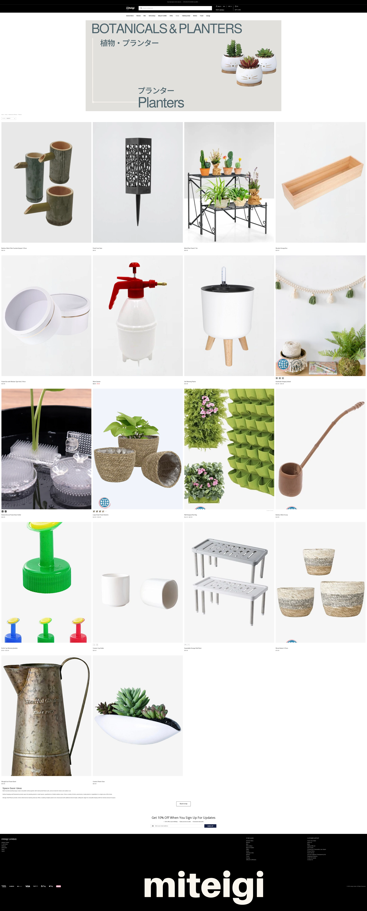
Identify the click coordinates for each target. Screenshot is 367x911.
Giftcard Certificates (251, 859)
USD (229, 6)
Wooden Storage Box (281, 248)
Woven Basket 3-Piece (282, 648)
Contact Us (310, 859)
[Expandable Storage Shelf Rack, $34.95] (229, 582)
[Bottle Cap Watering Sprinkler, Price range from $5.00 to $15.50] (46, 582)
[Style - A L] (100, 511)
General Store (130, 16)
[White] (188, 645)
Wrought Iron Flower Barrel (8, 781)
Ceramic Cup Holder (98, 648)
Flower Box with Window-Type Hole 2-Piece (13, 381)
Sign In (219, 6)
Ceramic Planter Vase (99, 781)
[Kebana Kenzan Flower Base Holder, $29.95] (46, 449)
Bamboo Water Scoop (282, 515)
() (237, 6)
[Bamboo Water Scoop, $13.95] (321, 449)
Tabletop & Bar (186, 16)
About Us (309, 842)
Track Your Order (311, 840)
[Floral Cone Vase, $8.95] (138, 182)
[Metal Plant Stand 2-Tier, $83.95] (229, 182)
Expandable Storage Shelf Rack (192, 648)
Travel (201, 16)
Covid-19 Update (311, 858)
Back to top (183, 804)
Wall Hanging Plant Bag (190, 515)
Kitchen (195, 16)
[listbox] (11, 118)
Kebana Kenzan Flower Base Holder (11, 515)
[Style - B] (283, 378)
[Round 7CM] (2, 511)
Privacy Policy (311, 851)
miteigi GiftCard (311, 846)
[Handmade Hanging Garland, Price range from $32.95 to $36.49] (321, 315)
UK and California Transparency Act (316, 854)
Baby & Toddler (162, 16)
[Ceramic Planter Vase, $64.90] (138, 715)
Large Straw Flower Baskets (100, 515)
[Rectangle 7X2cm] (5, 511)
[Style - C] (277, 378)
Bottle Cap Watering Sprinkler (9, 648)
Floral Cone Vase (97, 248)
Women (138, 16)
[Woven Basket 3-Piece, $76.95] (321, 582)
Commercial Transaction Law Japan (316, 849)
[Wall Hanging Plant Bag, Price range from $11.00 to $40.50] (229, 449)
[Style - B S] (103, 511)
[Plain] (94, 645)
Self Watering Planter (190, 381)
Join (224, 6)
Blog (308, 844)
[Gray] (185, 645)
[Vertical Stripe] (97, 645)
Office (171, 16)
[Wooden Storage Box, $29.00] (321, 182)
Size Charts (310, 847)
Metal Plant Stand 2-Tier (191, 248)
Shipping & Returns (312, 856)
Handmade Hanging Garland (283, 381)
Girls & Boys (152, 16)
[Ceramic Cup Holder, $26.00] (138, 582)
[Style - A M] (97, 511)
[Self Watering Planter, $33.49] (229, 315)
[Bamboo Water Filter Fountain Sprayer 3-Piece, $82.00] (46, 182)
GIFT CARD (238, 10)
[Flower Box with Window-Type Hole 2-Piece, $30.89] (46, 315)
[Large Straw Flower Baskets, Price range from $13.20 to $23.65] (138, 449)
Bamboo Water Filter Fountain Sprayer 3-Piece (14, 248)
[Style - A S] (94, 511)
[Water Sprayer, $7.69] (138, 315)
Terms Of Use (310, 853)
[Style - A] (280, 378)
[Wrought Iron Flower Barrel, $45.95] (46, 715)
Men (145, 16)
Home (177, 16)
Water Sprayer (96, 381)
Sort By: (4, 118)
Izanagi (208, 16)
